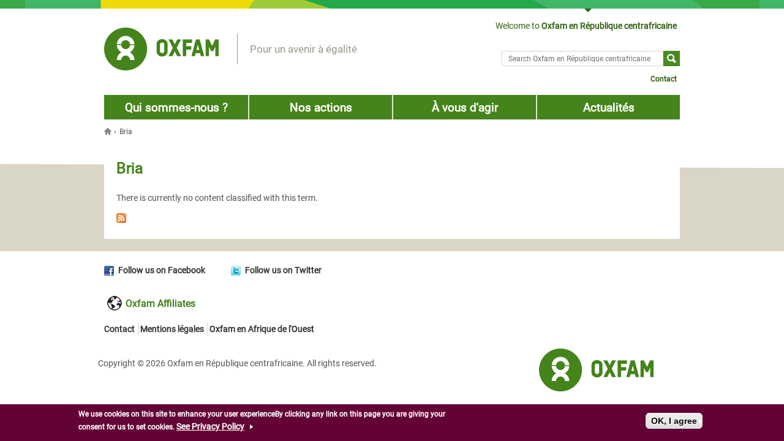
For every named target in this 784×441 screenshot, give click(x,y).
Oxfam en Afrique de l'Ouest (261, 329)
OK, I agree (674, 421)
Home (109, 131)
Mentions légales (172, 329)
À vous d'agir (465, 107)
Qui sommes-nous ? (176, 107)
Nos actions (321, 107)
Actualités (609, 107)
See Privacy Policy (210, 426)
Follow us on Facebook (161, 270)
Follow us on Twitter (283, 270)
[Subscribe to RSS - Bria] (392, 220)
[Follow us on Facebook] (111, 270)
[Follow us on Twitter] (238, 270)
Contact (663, 79)
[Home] (161, 51)
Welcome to (586, 25)
